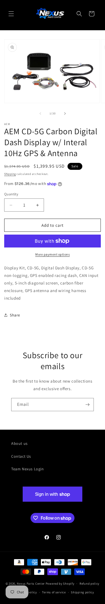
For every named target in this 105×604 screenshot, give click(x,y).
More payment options (52, 254)
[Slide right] (65, 113)
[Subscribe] (87, 404)
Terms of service (54, 592)
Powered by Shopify (60, 584)
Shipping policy (82, 592)
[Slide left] (40, 113)
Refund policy (89, 584)
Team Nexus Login (27, 468)
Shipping (10, 174)
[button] (11, 14)
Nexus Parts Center (31, 584)
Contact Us (21, 456)
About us (19, 443)
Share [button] (15, 315)
